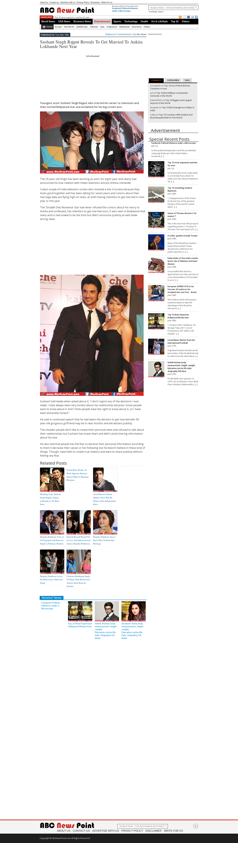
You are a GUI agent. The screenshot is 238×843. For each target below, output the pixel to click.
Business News (118, 6)
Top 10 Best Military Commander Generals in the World (169, 94)
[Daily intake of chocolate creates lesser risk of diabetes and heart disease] (156, 265)
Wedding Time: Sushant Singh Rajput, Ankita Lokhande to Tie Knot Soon (50, 499)
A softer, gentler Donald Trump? (183, 235)
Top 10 (174, 21)
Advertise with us (67, 2)
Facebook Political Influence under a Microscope (50, 605)
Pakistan (94, 26)
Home (49, 26)
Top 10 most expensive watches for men (72, 17)
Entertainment (132, 6)
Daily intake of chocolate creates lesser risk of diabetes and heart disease (183, 261)
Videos (185, 21)
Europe (58, 26)
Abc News (141, 34)
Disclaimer (95, 2)
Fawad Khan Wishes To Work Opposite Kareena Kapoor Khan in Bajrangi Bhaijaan (78, 474)
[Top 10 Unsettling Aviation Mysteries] (156, 195)
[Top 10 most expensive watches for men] (156, 169)
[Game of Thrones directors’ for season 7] (156, 220)
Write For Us (106, 2)
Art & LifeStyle (159, 21)
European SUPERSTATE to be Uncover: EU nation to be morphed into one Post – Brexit (182, 289)
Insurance (136, 26)
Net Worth (69, 26)
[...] (162, 156)
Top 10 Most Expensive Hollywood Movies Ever (178, 316)
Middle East (82, 26)
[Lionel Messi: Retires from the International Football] (156, 347)
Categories (173, 80)
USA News (64, 21)
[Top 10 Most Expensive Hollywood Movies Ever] (156, 321)
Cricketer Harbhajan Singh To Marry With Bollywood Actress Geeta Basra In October (78, 581)
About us (44, 2)
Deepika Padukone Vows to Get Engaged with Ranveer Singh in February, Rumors (52, 540)
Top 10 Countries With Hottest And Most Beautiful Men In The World (171, 116)
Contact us (54, 2)
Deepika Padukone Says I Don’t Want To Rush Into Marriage (104, 540)
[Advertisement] (99, 50)
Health (144, 21)
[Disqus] (93, 684)
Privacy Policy (83, 2)
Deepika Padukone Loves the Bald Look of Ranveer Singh (51, 579)
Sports (117, 21)
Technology (130, 21)
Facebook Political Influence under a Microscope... (125, 9)
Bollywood (124, 26)
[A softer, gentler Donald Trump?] (156, 242)
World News (48, 21)
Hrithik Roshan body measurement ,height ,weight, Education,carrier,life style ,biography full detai (181, 367)
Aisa (102, 26)
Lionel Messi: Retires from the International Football (181, 341)
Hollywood (112, 26)
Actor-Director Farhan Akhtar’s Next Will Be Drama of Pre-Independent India (104, 499)
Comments (156, 80)
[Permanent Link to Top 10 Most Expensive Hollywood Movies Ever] (80, 620)
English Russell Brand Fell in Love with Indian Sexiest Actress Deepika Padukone (79, 540)
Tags (187, 80)
